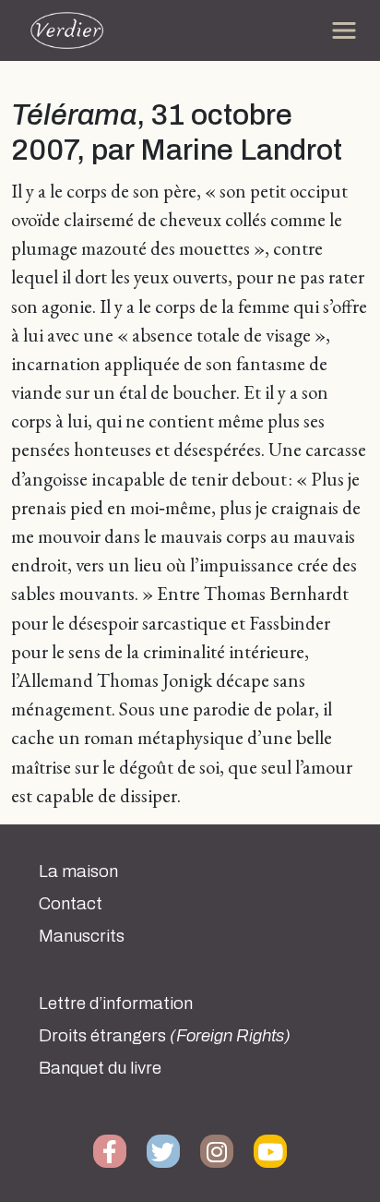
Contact (70, 904)
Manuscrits (82, 936)
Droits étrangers (165, 1036)
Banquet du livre (100, 1068)
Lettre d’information (116, 1003)
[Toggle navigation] (344, 30)
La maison (78, 871)
